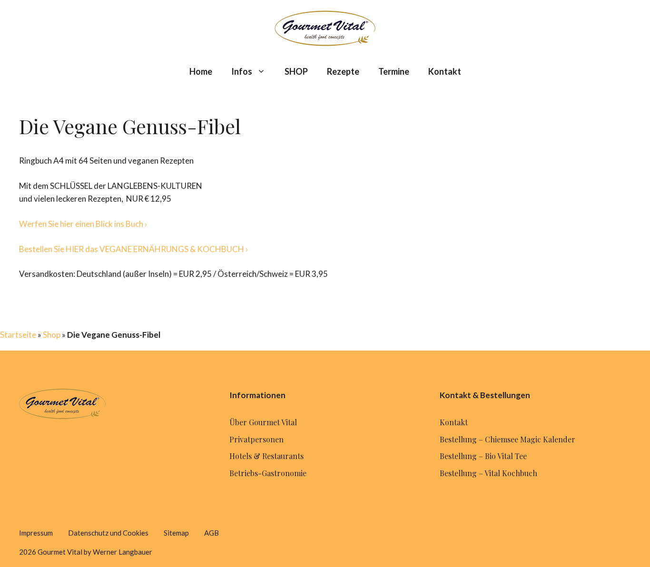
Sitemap (176, 532)
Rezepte (343, 71)
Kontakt (444, 71)
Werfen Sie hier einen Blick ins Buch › (83, 224)
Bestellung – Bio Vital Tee (483, 456)
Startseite (18, 335)
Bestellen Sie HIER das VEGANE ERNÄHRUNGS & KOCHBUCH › (133, 249)
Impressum (36, 532)
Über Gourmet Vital (263, 422)
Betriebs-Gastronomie (267, 473)
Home (200, 71)
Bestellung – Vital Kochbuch (488, 473)
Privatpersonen (256, 439)
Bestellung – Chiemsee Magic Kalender (507, 439)
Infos (241, 71)
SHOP (296, 71)
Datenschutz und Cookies (108, 532)
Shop (51, 335)
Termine (393, 71)
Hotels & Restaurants (266, 456)
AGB (211, 532)
